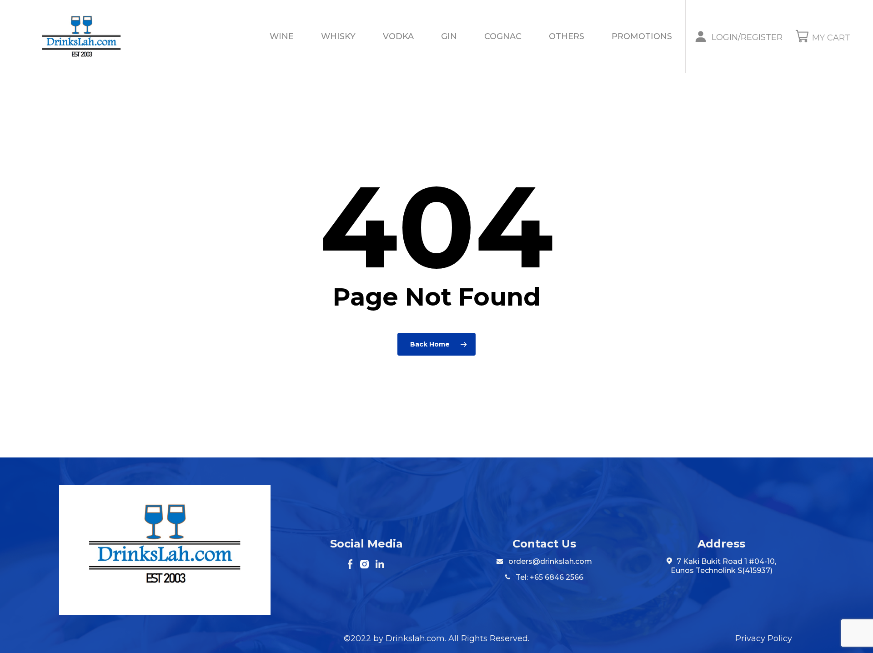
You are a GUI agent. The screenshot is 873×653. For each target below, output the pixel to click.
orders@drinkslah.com (550, 561)
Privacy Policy (763, 638)
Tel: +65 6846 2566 (548, 577)
